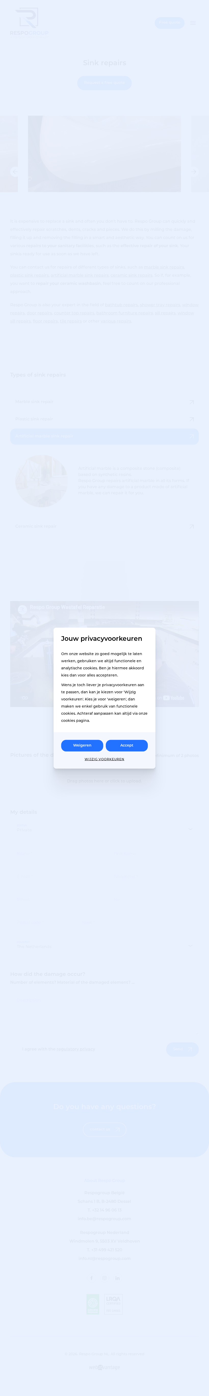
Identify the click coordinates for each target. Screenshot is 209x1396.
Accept (126, 745)
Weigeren (82, 745)
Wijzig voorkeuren (104, 759)
